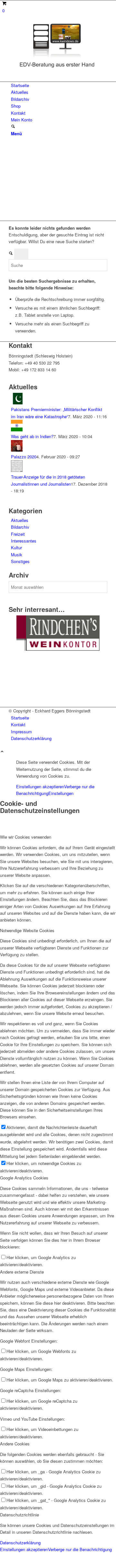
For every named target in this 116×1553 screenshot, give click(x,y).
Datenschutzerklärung (20, 1543)
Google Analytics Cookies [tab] (24, 1178)
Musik (16, 554)
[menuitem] (59, 85)
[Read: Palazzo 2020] (17, 450)
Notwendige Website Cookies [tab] (27, 930)
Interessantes (23, 541)
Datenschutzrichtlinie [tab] (19, 1515)
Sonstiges (20, 561)
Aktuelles (19, 520)
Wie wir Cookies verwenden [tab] (25, 837)
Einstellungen (60, 793)
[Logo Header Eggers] (57, 69)
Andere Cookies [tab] (15, 1444)
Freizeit (18, 534)
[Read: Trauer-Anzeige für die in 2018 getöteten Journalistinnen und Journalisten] (17, 470)
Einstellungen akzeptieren (40, 786)
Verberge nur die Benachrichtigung (80, 1549)
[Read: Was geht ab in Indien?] (17, 430)
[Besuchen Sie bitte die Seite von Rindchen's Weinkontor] (58, 649)
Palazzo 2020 (23, 457)
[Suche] (13, 127)
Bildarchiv (20, 527)
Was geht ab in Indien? (32, 436)
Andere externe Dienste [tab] (22, 1272)
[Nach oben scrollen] (2, 752)
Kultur (16, 547)
